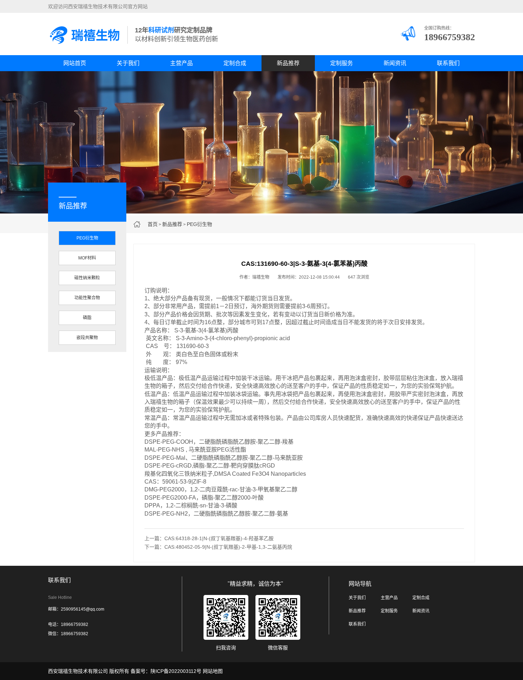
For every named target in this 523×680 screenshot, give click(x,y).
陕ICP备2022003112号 (175, 671)
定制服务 (341, 63)
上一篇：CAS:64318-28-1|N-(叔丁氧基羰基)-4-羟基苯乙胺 (209, 538)
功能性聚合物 (87, 297)
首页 (153, 224)
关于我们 (128, 63)
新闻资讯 (395, 63)
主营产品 (181, 63)
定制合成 (234, 63)
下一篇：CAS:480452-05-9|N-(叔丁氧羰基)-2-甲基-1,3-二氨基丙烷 (218, 547)
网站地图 (213, 671)
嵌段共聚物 (87, 337)
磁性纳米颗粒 (87, 277)
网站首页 (74, 63)
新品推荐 (288, 63)
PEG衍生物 (199, 224)
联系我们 (448, 63)
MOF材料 (87, 257)
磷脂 (87, 317)
